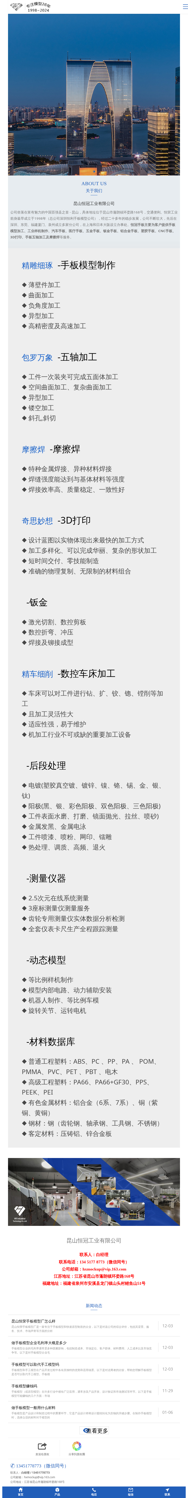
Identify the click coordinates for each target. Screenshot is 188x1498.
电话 (94, 1494)
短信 (130, 1494)
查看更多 (97, 1430)
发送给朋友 (42, 1454)
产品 (57, 1494)
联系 (167, 1494)
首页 (20, 1494)
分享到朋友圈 (77, 1454)
